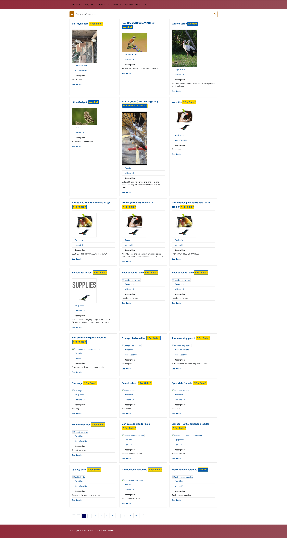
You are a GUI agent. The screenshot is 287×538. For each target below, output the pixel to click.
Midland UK (129, 59)
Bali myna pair (80, 23)
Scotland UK (80, 311)
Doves (127, 240)
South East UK (81, 70)
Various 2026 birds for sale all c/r (91, 202)
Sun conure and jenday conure (89, 337)
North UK (79, 245)
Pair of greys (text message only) (141, 101)
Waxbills (177, 102)
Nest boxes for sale (133, 272)
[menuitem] (76, 4)
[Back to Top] (284, 535)
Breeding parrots (182, 350)
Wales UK (79, 358)
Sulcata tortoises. (82, 272)
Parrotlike (79, 353)
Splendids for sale (182, 383)
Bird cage (77, 383)
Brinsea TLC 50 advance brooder (190, 423)
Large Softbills (81, 65)
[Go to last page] (146, 514)
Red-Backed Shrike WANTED (138, 23)
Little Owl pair (80, 102)
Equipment (79, 305)
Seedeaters (179, 135)
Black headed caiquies (184, 469)
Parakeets (79, 240)
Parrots (128, 168)
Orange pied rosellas (134, 338)
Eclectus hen (129, 383)
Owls (77, 127)
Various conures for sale (136, 423)
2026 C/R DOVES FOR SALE (137, 202)
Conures (128, 440)
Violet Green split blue (135, 469)
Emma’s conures (81, 424)
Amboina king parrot (184, 338)
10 (136, 516)
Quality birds (79, 469)
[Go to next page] (142, 514)
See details (77, 84)
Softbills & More (131, 54)
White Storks (179, 23)
